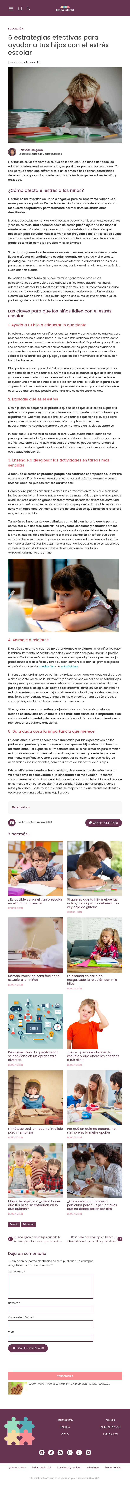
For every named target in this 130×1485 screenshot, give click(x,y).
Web (11, 1331)
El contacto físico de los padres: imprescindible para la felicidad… (69, 1384)
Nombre (14, 1303)
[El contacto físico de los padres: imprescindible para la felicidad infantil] (17, 1388)
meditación (47, 666)
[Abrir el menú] (11, 9)
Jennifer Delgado (31, 150)
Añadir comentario (105, 823)
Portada (14, 1224)
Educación (15, 28)
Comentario (16, 1271)
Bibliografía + (21, 807)
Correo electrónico (21, 1317)
